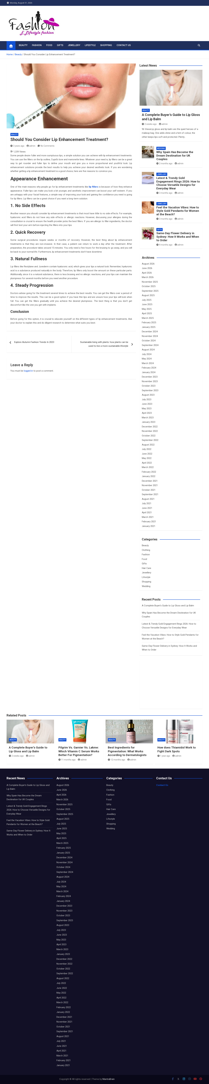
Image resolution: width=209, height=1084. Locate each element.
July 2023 (146, 399)
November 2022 (150, 431)
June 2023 (147, 404)
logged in (28, 370)
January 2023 (148, 422)
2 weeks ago (151, 124)
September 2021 (150, 494)
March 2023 (148, 417)
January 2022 (148, 476)
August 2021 (148, 499)
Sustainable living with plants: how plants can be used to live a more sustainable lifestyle (104, 344)
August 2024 (148, 349)
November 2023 (150, 381)
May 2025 (146, 309)
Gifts (60, 45)
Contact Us (124, 45)
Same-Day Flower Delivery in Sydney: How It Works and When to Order (177, 236)
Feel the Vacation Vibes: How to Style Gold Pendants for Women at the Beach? (177, 211)
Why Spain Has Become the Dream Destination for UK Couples (174, 155)
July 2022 (146, 449)
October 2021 (148, 490)
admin (32, 146)
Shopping (106, 45)
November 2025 (150, 281)
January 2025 (148, 327)
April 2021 (147, 512)
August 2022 (148, 444)
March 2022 (148, 467)
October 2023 (148, 385)
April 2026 (147, 272)
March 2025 (148, 318)
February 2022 (149, 471)
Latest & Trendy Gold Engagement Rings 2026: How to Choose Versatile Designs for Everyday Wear (178, 183)
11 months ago (68, 759)
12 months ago (118, 759)
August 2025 (148, 295)
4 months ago (165, 245)
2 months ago (165, 163)
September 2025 (150, 291)
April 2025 (147, 313)
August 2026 (148, 263)
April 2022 (147, 462)
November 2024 (150, 336)
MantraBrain (109, 1079)
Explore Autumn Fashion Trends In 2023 (34, 342)
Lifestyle (90, 45)
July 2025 (146, 300)
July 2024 (146, 354)
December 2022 (150, 426)
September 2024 (150, 345)
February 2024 (149, 367)
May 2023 (146, 408)
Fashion (37, 45)
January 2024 (148, 372)
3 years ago (18, 146)
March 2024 (148, 363)
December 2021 (150, 481)
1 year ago (165, 756)
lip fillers (93, 186)
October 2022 (148, 435)
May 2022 (146, 458)
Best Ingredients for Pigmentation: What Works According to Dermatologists (127, 751)
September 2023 (150, 390)
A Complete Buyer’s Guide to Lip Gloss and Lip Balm (168, 605)
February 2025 (149, 322)
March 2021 (148, 517)
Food (49, 45)
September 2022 (150, 440)
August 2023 (148, 394)
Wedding (161, 148)
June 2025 (147, 304)
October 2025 (148, 286)
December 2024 (150, 331)
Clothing (146, 550)
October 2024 (148, 340)
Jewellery (74, 45)
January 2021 (148, 526)
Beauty (23, 45)
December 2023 (150, 376)
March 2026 (148, 277)
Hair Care (146, 568)
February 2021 (149, 521)
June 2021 (147, 508)
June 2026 (147, 268)
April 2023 (147, 413)
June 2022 (147, 453)
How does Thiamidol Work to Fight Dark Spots (176, 749)
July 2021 (146, 503)
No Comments (47, 146)
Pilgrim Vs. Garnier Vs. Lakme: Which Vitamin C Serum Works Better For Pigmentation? (78, 751)
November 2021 (150, 485)
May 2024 (146, 358)
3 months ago (165, 193)
